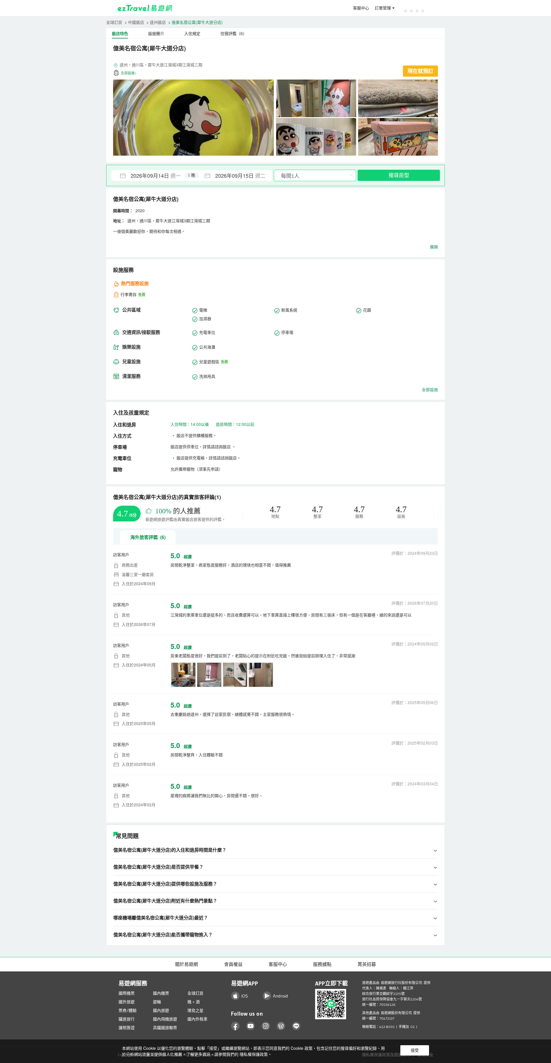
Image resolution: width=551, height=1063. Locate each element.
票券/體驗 (128, 1010)
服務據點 (322, 964)
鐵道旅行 (127, 1019)
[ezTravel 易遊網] (145, 8)
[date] (151, 175)
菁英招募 (367, 964)
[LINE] (296, 1026)
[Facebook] (235, 1026)
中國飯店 (136, 22)
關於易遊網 (186, 964)
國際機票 (127, 993)
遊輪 (157, 1001)
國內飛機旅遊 (165, 1019)
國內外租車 (197, 1019)
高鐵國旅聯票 (165, 1027)
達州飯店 (158, 22)
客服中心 (361, 8)
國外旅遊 (127, 1001)
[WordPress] (281, 1026)
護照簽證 (127, 1027)
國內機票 (161, 993)
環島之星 (195, 1010)
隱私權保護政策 (254, 1054)
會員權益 (233, 964)
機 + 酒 (193, 1001)
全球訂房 (114, 22)
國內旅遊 (161, 1010)
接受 (415, 1050)
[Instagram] (265, 1026)
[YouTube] (250, 1026)
